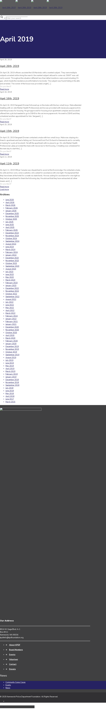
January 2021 (11, 324)
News (8, 688)
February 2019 (12, 374)
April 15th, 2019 (9, 131)
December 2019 (12, 346)
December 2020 (12, 327)
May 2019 (10, 366)
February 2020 (12, 341)
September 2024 (12, 241)
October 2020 (11, 332)
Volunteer (13, 659)
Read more (4, 89)
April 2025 (10, 227)
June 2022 (10, 305)
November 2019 (12, 349)
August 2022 (11, 299)
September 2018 (12, 385)
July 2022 (9, 302)
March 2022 (10, 313)
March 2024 (10, 249)
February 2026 (12, 208)
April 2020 (10, 335)
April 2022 (10, 310)
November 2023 (12, 260)
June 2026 (10, 200)
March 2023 (10, 280)
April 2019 (10, 368)
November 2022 (12, 291)
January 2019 (11, 377)
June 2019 (10, 363)
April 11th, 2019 (9, 163)
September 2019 (12, 355)
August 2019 (11, 357)
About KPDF (14, 645)
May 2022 (10, 307)
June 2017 (10, 399)
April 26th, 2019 (9, 66)
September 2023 (12, 266)
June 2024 (10, 247)
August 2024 (11, 244)
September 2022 (12, 296)
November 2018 (12, 382)
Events (12, 654)
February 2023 (12, 283)
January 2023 (11, 285)
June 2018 (10, 391)
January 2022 (11, 319)
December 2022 (12, 288)
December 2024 (12, 233)
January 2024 (11, 255)
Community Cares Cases (16, 682)
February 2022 (12, 316)
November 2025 (12, 216)
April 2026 (10, 202)
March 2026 (10, 205)
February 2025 (12, 230)
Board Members (16, 650)
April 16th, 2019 (9, 98)
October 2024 (11, 238)
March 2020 (10, 338)
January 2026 (11, 211)
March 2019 (10, 371)
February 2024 (12, 252)
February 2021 (12, 321)
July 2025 (9, 222)
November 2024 (12, 235)
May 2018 (10, 393)
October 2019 (11, 352)
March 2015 (10, 402)
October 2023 (11, 263)
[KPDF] (31, 7)
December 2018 (12, 379)
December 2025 (12, 213)
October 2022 (11, 294)
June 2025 (10, 224)
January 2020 (11, 343)
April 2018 (10, 396)
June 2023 (10, 274)
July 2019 (9, 360)
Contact (12, 664)
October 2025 (11, 219)
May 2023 (10, 277)
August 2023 (11, 269)
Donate (12, 669)
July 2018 (9, 388)
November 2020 (12, 330)
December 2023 (12, 258)
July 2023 (9, 271)
